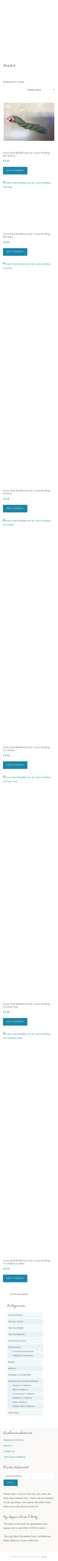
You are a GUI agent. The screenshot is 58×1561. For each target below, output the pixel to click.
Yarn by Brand (15, 1315)
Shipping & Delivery (13, 1440)
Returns (8, 1445)
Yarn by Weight (15, 1328)
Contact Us (9, 1451)
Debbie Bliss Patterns (24, 1406)
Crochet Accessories (23, 1351)
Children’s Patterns (22, 1398)
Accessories (14, 1347)
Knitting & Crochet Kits (19, 1375)
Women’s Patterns (22, 1385)
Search (10, 1482)
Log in (44, 1556)
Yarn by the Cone (17, 1341)
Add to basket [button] (15, 170)
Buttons (12, 1368)
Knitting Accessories (23, 1355)
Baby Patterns (20, 1402)
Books (11, 1362)
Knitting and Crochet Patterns (23, 1381)
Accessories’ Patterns (24, 1394)
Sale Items (13, 1412)
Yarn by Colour (15, 1321)
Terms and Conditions (15, 1457)
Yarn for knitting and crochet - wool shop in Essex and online (29, 24)
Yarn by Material (16, 1334)
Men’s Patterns (20, 1389)
